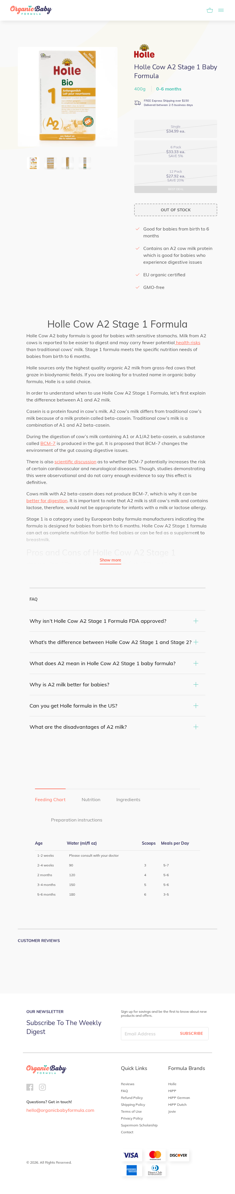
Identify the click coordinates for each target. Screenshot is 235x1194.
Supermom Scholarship (139, 1125)
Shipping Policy (133, 1104)
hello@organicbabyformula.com (60, 1110)
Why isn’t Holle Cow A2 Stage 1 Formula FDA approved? (98, 621)
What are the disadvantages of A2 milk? (78, 727)
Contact (127, 1132)
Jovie (172, 1111)
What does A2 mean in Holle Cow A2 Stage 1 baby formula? (102, 663)
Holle (172, 1084)
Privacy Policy (132, 1118)
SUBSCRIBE (191, 1033)
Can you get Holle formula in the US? (73, 705)
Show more (110, 560)
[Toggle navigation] (219, 10)
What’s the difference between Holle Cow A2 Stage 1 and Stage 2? (110, 642)
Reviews (127, 1084)
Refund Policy (132, 1098)
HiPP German (179, 1098)
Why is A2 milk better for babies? (69, 684)
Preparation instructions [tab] (76, 820)
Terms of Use (131, 1111)
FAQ (124, 1091)
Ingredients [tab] (128, 799)
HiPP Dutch (177, 1104)
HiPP (172, 1091)
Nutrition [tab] (91, 799)
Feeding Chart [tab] (50, 799)
